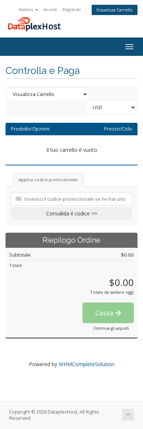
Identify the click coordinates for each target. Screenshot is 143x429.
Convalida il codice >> (71, 213)
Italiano (26, 9)
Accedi (50, 9)
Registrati (71, 9)
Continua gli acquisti (111, 328)
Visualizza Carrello (114, 9)
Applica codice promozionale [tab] (48, 179)
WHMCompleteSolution (86, 364)
